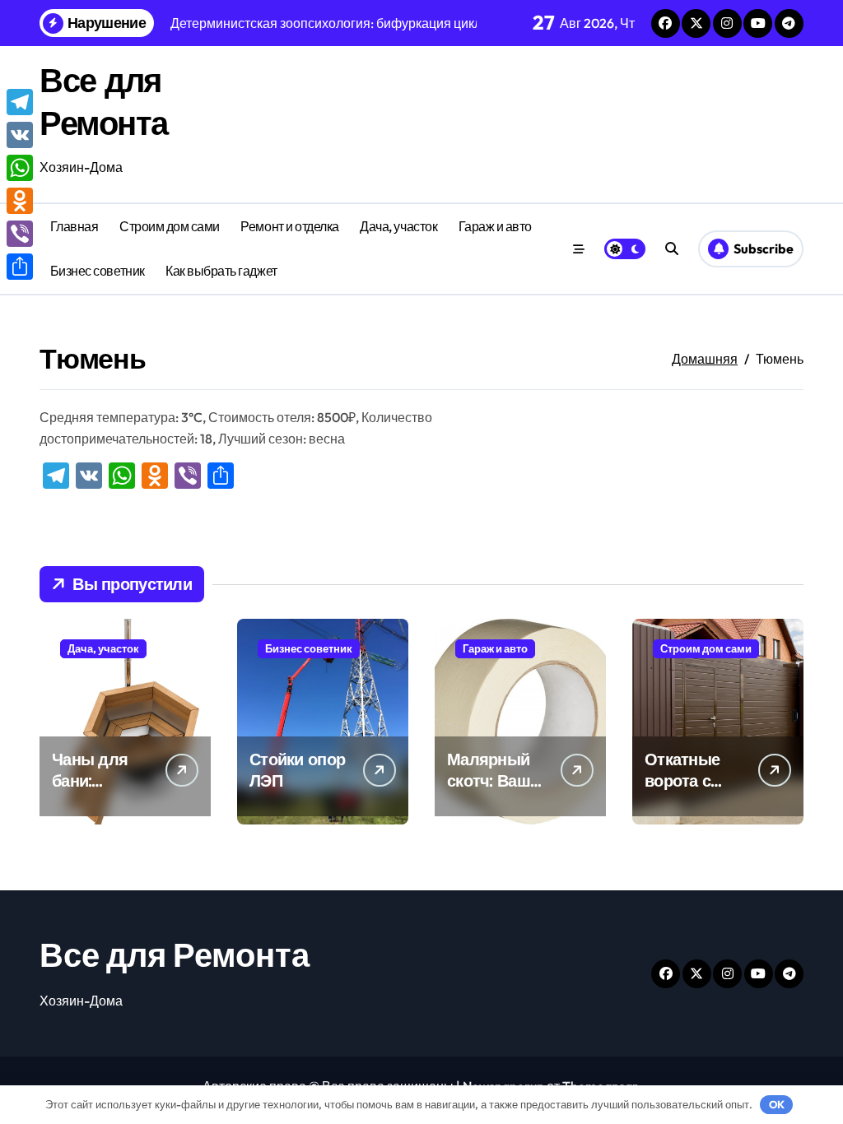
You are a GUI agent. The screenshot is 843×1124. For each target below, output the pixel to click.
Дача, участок (398, 226)
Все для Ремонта (175, 954)
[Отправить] (19, 266)
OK (777, 1104)
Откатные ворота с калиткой (682, 780)
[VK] (19, 134)
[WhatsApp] (19, 167)
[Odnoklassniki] (19, 200)
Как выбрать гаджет (221, 270)
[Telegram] (19, 102)
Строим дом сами (169, 226)
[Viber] (19, 233)
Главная (74, 226)
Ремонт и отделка (289, 226)
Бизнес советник (97, 270)
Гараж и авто (495, 226)
